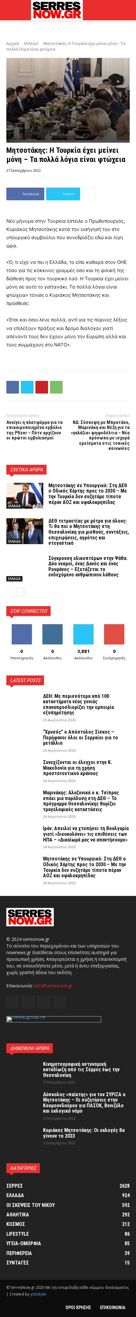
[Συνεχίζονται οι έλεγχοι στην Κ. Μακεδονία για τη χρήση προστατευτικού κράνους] (22, 771)
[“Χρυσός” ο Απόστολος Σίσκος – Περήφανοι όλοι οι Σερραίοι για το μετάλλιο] (22, 740)
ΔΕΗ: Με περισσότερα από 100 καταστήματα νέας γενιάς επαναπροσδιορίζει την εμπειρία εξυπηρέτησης (78, 704)
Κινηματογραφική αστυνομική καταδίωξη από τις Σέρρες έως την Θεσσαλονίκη (81, 1069)
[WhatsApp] (56, 387)
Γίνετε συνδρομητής (114, 629)
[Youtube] (59, 1002)
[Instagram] (28, 1002)
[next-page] (20, 592)
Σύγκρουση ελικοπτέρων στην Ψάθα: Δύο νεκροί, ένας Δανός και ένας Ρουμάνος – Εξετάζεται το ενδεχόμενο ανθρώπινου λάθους (87, 566)
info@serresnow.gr (53, 986)
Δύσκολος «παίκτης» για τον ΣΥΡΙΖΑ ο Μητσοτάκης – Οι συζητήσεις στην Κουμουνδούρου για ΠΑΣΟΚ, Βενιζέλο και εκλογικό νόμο (84, 1102)
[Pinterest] (41, 387)
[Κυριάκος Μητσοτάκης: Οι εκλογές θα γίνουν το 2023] (22, 1139)
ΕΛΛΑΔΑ (31, 43)
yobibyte (38, 1294)
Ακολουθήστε (52, 626)
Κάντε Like (22, 626)
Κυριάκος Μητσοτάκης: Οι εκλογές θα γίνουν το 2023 (84, 1133)
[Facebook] (12, 387)
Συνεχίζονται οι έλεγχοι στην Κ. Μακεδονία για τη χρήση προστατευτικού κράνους (77, 767)
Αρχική (12, 43)
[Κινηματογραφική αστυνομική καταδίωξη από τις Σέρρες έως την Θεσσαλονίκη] (22, 1072)
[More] (88, 194)
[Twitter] (27, 387)
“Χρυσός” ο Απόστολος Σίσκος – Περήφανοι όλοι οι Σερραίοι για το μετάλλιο (80, 737)
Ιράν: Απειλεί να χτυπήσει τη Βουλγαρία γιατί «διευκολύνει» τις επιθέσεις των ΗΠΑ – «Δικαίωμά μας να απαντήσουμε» (86, 833)
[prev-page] (10, 592)
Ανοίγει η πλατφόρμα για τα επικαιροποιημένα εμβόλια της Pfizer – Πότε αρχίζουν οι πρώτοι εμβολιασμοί (34, 430)
